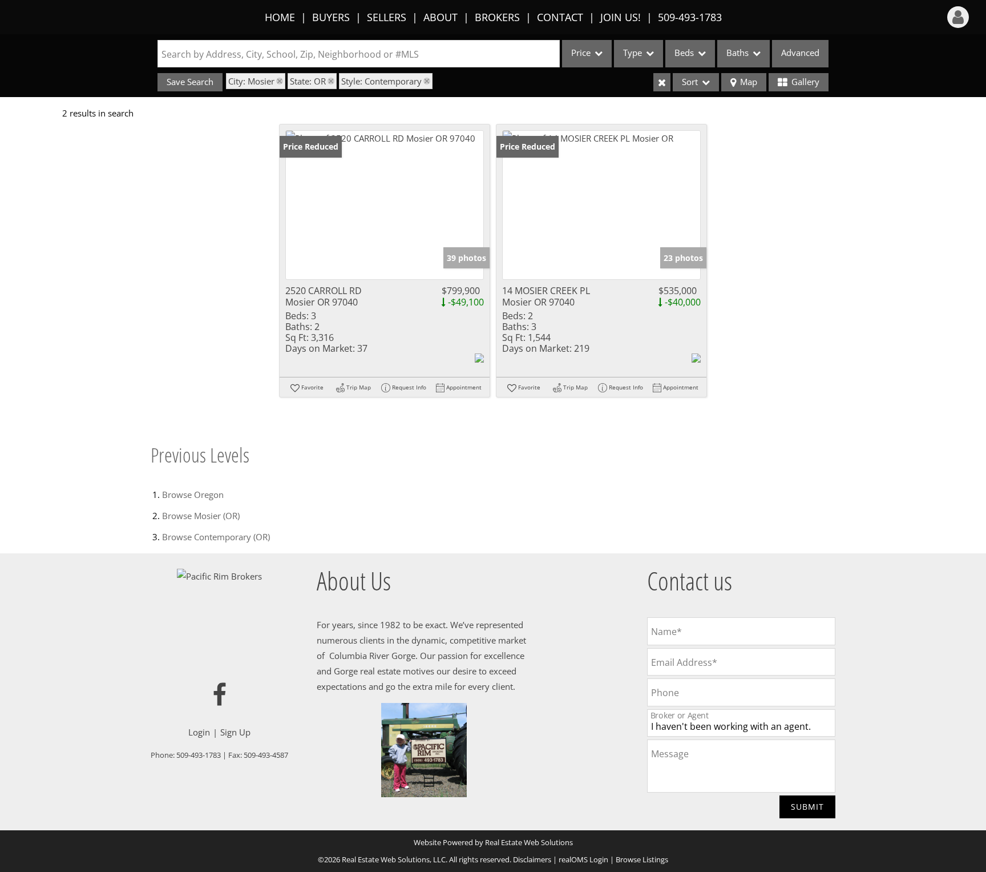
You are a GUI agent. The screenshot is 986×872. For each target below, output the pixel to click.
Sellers (386, 17)
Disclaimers (532, 859)
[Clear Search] (661, 82)
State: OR (308, 81)
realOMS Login (583, 859)
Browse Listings (642, 859)
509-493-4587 (266, 755)
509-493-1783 (690, 17)
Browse (193, 494)
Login (199, 732)
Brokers (497, 17)
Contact (560, 17)
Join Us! (620, 17)
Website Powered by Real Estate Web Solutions (493, 842)
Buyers (331, 17)
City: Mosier (251, 81)
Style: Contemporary (381, 81)
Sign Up (235, 732)
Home (280, 17)
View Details (384, 205)
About (440, 17)
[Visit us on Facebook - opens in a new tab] (219, 695)
